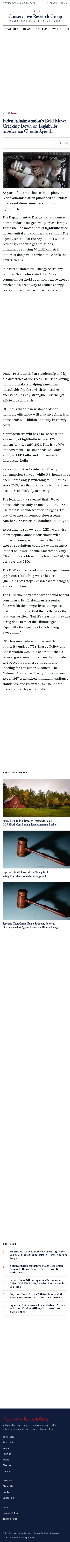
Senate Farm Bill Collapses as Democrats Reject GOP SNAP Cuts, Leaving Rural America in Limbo (38, 1283)
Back (9, 113)
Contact (7, 1492)
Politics (42, 29)
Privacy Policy (10, 1513)
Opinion (7, 1471)
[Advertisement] (35, 70)
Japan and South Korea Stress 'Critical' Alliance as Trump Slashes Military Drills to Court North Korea (38, 1308)
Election (7, 1465)
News (27, 29)
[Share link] (67, 143)
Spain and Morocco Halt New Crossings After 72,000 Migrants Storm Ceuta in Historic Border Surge (38, 1255)
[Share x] (53, 143)
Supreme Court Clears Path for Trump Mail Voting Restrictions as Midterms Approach (36, 1295)
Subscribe (8, 1497)
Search (54, 3)
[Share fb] (60, 143)
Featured (12, 29)
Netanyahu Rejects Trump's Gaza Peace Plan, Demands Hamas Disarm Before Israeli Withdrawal (36, 1269)
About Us (8, 1486)
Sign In (64, 3)
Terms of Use (10, 1518)
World (57, 29)
